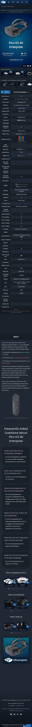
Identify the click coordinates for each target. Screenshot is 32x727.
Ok (28, 725)
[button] (8, 588)
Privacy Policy (19, 710)
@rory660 (26, 700)
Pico (11, 69)
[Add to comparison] (10, 72)
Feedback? (27, 726)
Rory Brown (20, 700)
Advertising (18, 708)
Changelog (11, 708)
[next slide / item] (30, 582)
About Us (4, 708)
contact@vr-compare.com (16, 705)
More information (18, 312)
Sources (16, 309)
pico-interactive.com (21, 99)
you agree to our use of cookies (15, 725)
